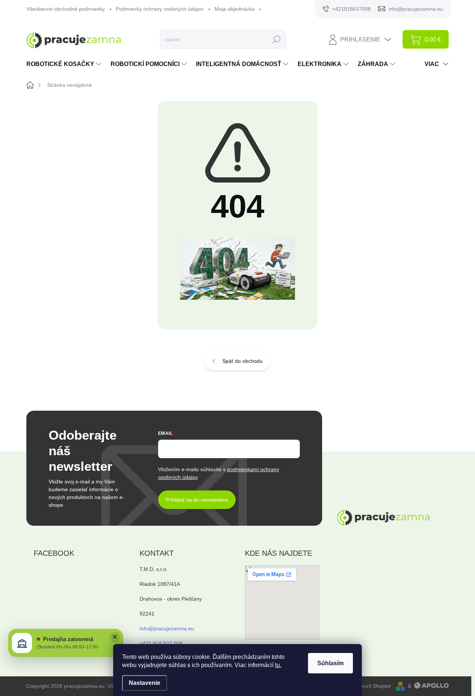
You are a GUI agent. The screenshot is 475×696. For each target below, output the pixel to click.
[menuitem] (64, 64)
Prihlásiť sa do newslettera (197, 500)
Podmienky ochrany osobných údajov (159, 9)
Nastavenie (144, 683)
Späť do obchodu (242, 361)
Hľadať (277, 39)
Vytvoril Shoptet (372, 686)
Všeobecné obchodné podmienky (65, 9)
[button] (65, 643)
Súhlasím (330, 663)
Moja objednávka (234, 9)
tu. (278, 665)
